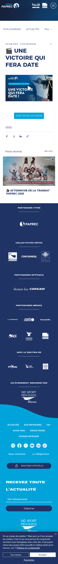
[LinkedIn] (38, 446)
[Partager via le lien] (27, 136)
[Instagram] (13, 446)
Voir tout (48, 151)
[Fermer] (54, 535)
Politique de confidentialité (28, 547)
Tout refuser (15, 554)
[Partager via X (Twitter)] (13, 136)
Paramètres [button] (29, 560)
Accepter (43, 554)
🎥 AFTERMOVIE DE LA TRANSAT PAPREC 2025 (28, 192)
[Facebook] (19, 446)
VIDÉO (8, 127)
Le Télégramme (40, 454)
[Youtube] (32, 446)
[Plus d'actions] (51, 44)
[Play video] (29, 88)
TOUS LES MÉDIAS (12, 29)
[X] (26, 446)
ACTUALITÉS (32, 29)
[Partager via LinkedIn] (20, 136)
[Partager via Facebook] (6, 136)
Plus (47, 29)
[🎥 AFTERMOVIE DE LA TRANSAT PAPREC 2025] (29, 171)
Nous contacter (17, 454)
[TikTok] (45, 446)
